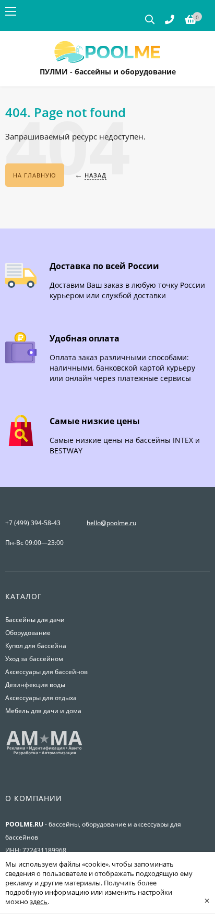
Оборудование (28, 632)
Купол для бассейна (35, 645)
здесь (38, 901)
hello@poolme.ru (111, 522)
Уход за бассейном (34, 658)
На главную (34, 175)
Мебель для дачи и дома (43, 710)
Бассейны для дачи (35, 619)
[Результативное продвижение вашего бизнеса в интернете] (44, 754)
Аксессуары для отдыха (41, 697)
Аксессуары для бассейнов (46, 671)
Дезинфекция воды (35, 684)
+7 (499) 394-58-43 (33, 522)
